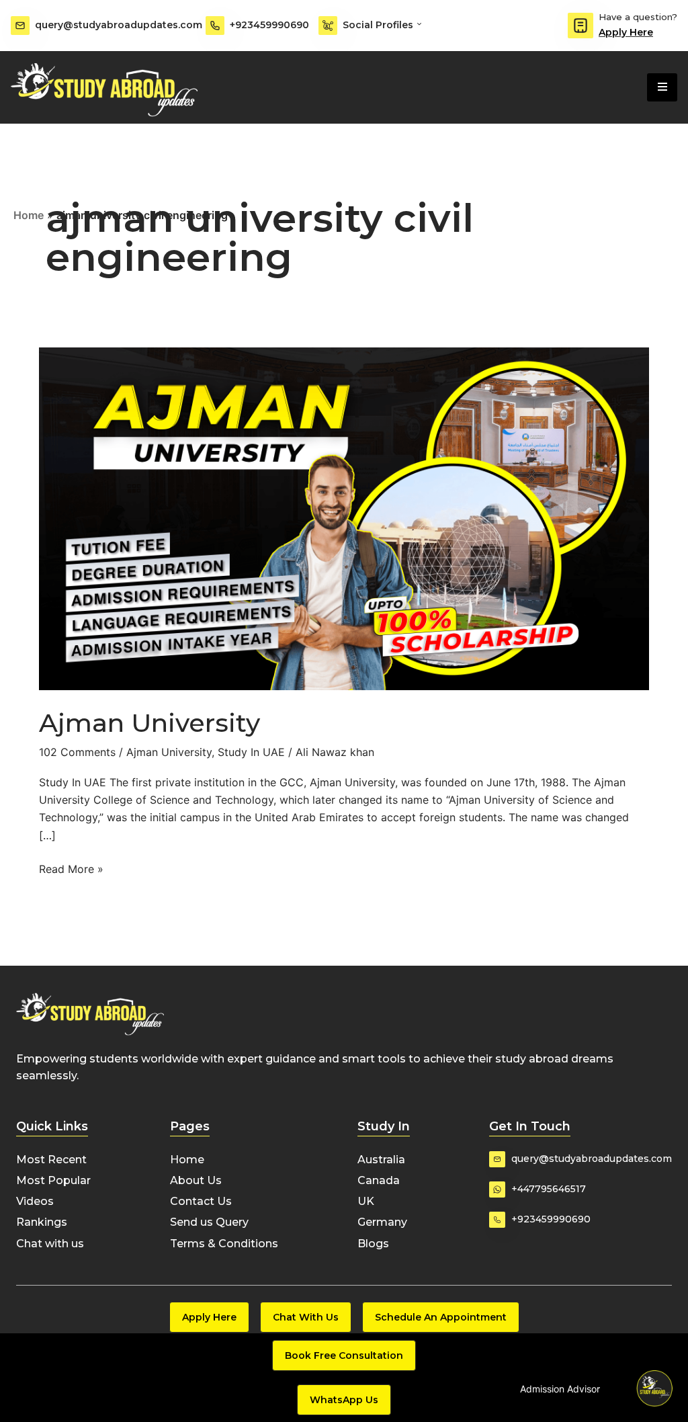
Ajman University (149, 723)
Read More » (71, 868)
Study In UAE (251, 752)
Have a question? (638, 16)
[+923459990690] (215, 25)
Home (28, 215)
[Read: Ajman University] (343, 517)
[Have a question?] (580, 25)
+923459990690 (269, 25)
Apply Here (626, 32)
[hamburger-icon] (662, 87)
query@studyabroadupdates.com (118, 25)
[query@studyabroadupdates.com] (20, 25)
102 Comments (77, 752)
